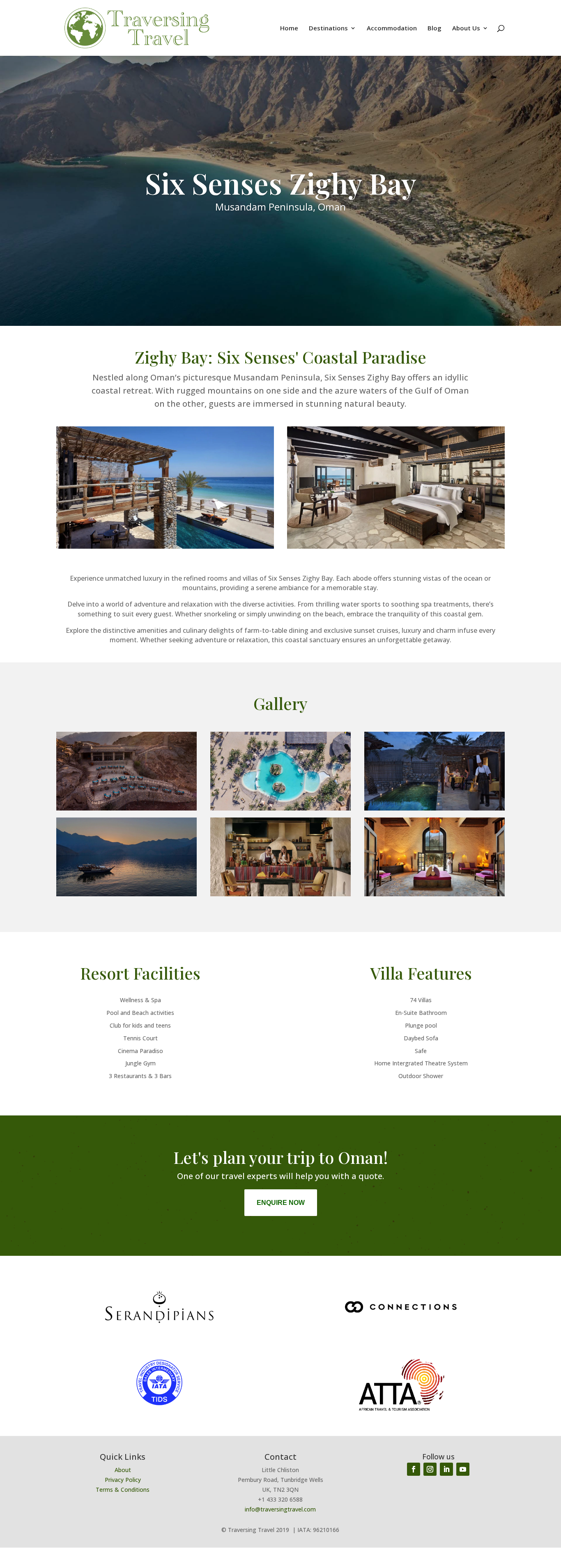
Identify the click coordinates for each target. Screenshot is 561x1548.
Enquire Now (281, 1202)
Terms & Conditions (122, 1489)
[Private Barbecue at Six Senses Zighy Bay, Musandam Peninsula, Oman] (434, 808)
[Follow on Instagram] (430, 1469)
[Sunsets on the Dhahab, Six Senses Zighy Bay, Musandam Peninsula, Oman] (126, 894)
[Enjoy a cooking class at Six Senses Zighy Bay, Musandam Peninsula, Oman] (280, 894)
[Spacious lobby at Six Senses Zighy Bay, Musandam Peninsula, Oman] (434, 894)
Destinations (328, 28)
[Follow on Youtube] (462, 1469)
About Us (466, 28)
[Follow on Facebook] (413, 1469)
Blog (434, 28)
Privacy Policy (123, 1480)
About (123, 1470)
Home (289, 28)
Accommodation (392, 28)
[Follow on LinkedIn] (446, 1469)
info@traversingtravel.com (280, 1509)
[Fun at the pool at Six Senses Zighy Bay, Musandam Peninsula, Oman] (280, 808)
